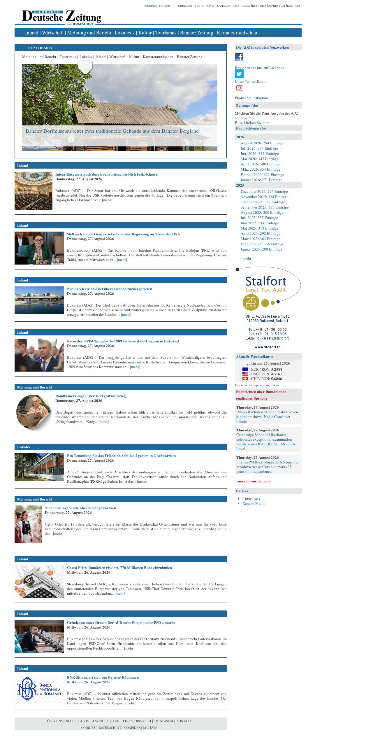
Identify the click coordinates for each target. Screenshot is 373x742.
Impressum (276, 6)
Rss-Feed (259, 6)
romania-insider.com (253, 481)
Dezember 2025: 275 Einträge (264, 191)
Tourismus (166, 32)
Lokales (123, 32)
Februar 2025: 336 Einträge (262, 244)
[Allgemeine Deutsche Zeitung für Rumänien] (60, 13)
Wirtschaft (53, 32)
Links (246, 6)
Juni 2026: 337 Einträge (260, 153)
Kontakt (293, 6)
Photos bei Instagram (251, 97)
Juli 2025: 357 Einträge (259, 217)
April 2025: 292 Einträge (260, 233)
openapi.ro (261, 385)
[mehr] (106, 199)
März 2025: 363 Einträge (260, 238)
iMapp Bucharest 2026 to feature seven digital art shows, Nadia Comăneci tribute (267, 416)
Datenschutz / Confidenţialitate (128, 727)
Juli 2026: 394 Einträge (259, 148)
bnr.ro (275, 385)
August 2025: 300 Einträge (262, 212)
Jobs (236, 6)
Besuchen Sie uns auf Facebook (260, 67)
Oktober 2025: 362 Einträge (263, 202)
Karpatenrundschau (237, 32)
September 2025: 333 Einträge (265, 207)
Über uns (185, 6)
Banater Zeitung (196, 32)
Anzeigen (223, 6)
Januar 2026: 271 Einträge (261, 179)
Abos (210, 6)
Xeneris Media (253, 503)
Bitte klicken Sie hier (251, 122)
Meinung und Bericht (89, 32)
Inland (31, 32)
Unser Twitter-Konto (251, 81)
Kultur (145, 32)
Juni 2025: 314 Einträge (260, 222)
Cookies (88, 727)
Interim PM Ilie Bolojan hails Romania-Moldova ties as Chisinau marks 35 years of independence (267, 466)
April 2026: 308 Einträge (260, 164)
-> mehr (245, 258)
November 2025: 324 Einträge (264, 196)
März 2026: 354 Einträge (260, 169)
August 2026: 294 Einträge (262, 143)
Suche (199, 6)
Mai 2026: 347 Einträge (260, 158)
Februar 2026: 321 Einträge (262, 174)
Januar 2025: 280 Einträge (261, 249)
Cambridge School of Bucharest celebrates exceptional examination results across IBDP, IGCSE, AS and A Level (265, 441)
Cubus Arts (251, 498)
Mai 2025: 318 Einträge (260, 228)
